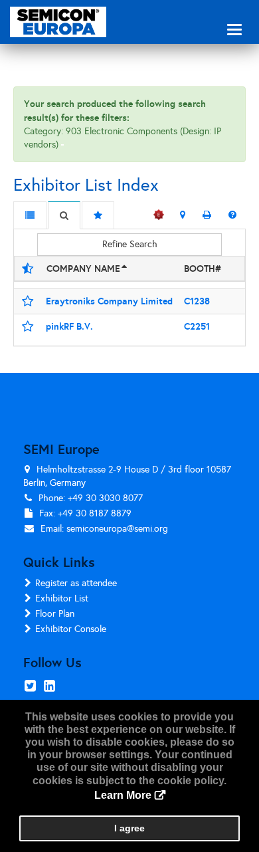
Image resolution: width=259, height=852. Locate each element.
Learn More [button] (122, 795)
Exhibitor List (61, 598)
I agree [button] (129, 828)
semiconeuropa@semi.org (117, 528)
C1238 (197, 301)
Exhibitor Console (70, 629)
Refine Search (129, 244)
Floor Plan (54, 613)
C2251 (197, 326)
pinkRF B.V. (69, 326)
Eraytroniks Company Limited (109, 301)
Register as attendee (76, 583)
